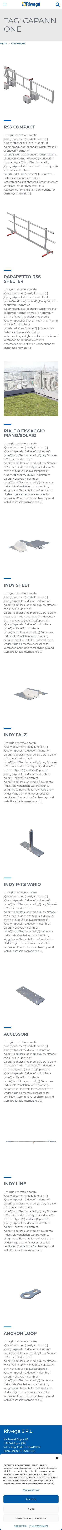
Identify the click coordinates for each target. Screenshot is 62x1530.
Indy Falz (15, 734)
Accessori (16, 1034)
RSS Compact (19, 127)
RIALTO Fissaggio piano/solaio (24, 433)
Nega (31, 1508)
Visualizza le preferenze (31, 1518)
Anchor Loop (20, 1333)
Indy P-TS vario (22, 884)
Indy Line (15, 1183)
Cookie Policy (20, 1525)
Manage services (31, 1490)
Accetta (31, 1499)
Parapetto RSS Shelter (22, 279)
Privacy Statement (38, 1525)
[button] (57, 1458)
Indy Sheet (17, 585)
